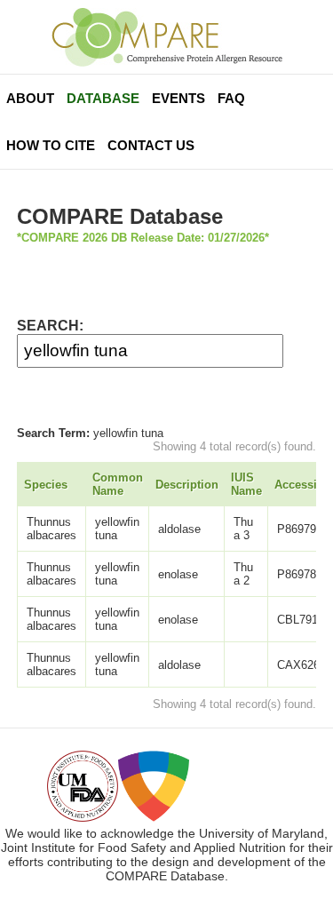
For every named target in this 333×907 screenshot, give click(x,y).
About (30, 98)
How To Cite (50, 145)
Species (45, 484)
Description (186, 484)
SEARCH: (50, 325)
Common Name (117, 484)
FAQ (231, 98)
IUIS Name (246, 484)
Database (103, 98)
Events (178, 98)
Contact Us (150, 145)
